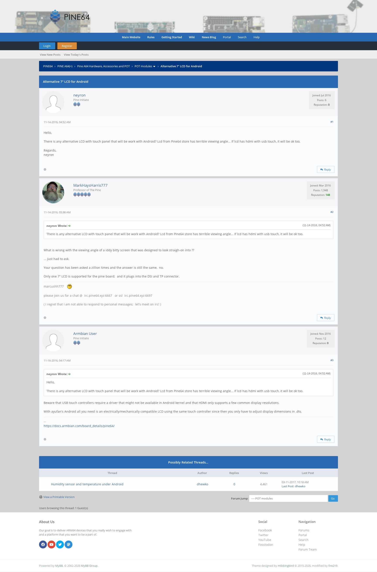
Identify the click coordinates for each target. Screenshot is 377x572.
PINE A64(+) (64, 66)
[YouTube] (51, 545)
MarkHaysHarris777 (90, 185)
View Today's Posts (76, 55)
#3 (332, 360)
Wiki (192, 37)
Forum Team (307, 549)
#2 (332, 212)
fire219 (332, 566)
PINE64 (48, 66)
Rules (150, 37)
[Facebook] (43, 545)
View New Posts (50, 55)
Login (47, 46)
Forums (303, 530)
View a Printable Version (59, 497)
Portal (227, 37)
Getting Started (171, 37)
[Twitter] (60, 545)
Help (257, 37)
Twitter (263, 535)
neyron (79, 95)
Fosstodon (265, 545)
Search (242, 37)
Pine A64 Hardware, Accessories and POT (103, 66)
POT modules (143, 66)
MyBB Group (89, 566)
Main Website (131, 37)
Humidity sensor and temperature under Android (87, 484)
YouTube (264, 540)
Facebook (265, 530)
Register (67, 46)
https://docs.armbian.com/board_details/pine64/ (79, 426)
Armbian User (85, 333)
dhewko (202, 484)
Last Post (288, 486)
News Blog (209, 37)
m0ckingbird (286, 566)
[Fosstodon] (68, 545)
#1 (332, 121)
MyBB (59, 566)
